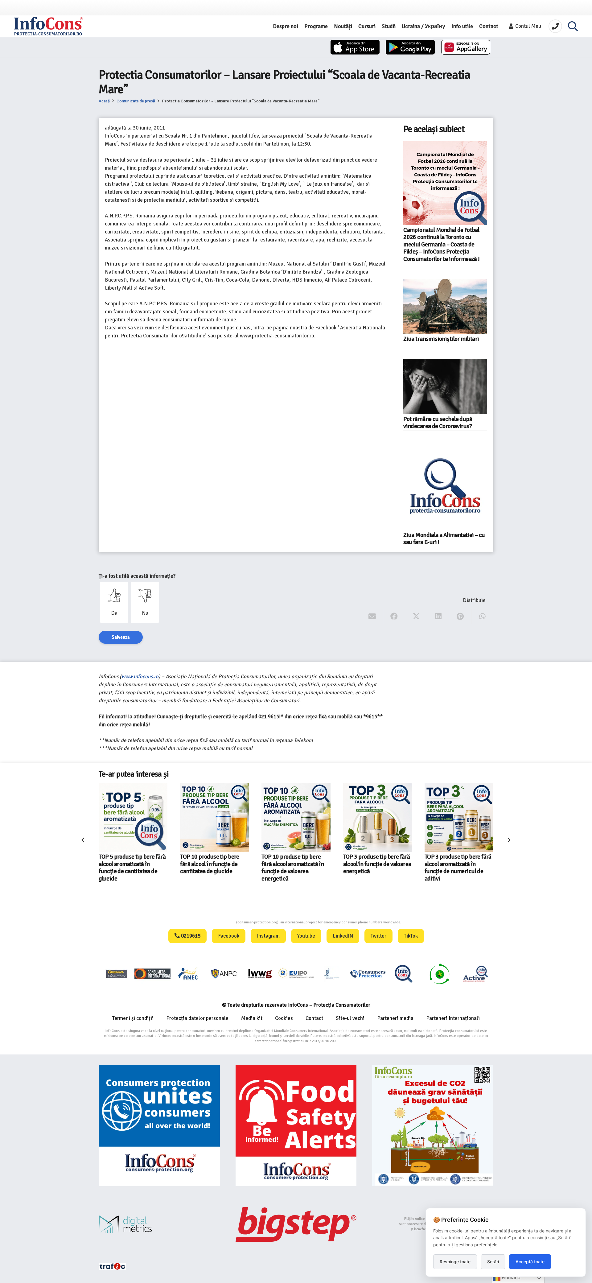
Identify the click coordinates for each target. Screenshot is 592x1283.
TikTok (411, 936)
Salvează (121, 637)
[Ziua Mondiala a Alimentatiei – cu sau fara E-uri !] (445, 488)
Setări (493, 1261)
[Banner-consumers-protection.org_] (159, 1125)
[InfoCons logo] (48, 26)
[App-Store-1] (410, 47)
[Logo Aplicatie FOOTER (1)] (403, 973)
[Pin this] (460, 616)
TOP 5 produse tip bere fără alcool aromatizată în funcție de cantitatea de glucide (132, 867)
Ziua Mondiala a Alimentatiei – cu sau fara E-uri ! (444, 538)
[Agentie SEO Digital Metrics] (159, 1224)
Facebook (228, 936)
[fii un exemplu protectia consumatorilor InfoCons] (432, 1125)
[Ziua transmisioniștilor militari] (445, 306)
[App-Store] (355, 47)
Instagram (268, 936)
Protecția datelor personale (197, 1018)
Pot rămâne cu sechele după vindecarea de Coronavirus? (437, 422)
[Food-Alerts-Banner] (296, 1125)
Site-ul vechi (350, 1018)
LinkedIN (343, 936)
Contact (314, 1018)
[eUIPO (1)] (368, 973)
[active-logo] (475, 973)
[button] (573, 26)
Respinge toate (455, 1261)
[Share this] (394, 616)
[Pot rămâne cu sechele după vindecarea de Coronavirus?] (445, 386)
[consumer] (116, 973)
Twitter (378, 936)
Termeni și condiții (133, 1018)
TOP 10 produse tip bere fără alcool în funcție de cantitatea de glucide (209, 864)
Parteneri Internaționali (453, 1018)
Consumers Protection (213, 922)
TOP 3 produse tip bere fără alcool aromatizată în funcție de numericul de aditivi (458, 867)
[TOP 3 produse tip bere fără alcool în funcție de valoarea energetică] (377, 817)
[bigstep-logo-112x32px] (296, 1224)
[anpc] (224, 973)
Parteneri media (395, 1018)
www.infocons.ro (139, 676)
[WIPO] (332, 974)
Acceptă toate (530, 1261)
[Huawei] (465, 47)
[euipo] (260, 973)
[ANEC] (188, 973)
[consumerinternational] (152, 973)
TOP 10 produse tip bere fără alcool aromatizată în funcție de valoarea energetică (292, 867)
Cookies (284, 1018)
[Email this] (372, 616)
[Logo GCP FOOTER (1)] (439, 973)
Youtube (306, 936)
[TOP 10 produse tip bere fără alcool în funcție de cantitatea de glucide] (214, 817)
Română (510, 1277)
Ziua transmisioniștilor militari (441, 339)
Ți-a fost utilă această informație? (137, 576)
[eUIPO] (296, 973)
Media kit (251, 1018)
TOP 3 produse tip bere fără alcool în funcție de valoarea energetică (377, 864)
